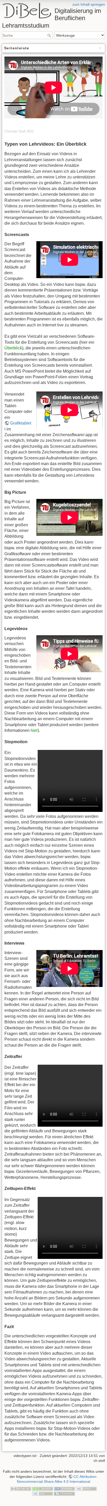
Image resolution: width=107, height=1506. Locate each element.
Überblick (13, 348)
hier (34, 730)
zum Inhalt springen (88, 4)
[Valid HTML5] (86, 1488)
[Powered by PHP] (64, 1488)
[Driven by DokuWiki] (64, 1493)
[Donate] (42, 1488)
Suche (49, 35)
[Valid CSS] (42, 1493)
